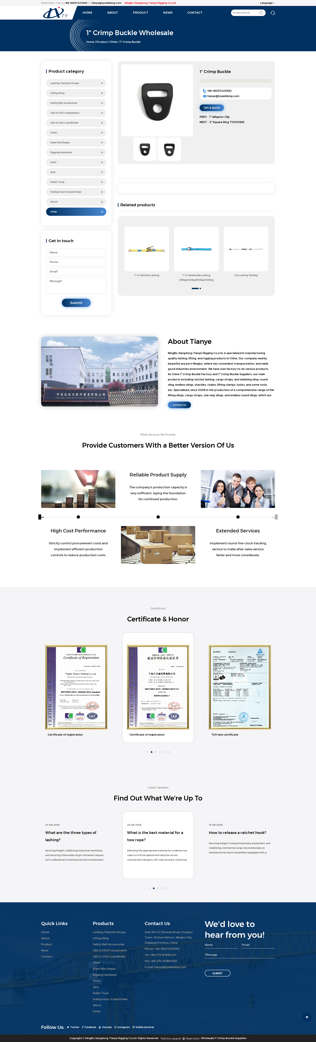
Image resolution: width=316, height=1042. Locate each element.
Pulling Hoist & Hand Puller (65, 191)
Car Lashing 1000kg (246, 275)
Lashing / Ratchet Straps (64, 83)
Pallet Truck (57, 182)
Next (196, 285)
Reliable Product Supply (158, 475)
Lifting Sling (57, 93)
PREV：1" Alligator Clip (215, 116)
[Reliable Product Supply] (158, 545)
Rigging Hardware (61, 152)
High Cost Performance (78, 531)
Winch (54, 201)
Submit (76, 303)
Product (140, 12)
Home (87, 12)
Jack (52, 172)
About (112, 12)
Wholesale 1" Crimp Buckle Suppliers (224, 1038)
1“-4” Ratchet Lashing (146, 275)
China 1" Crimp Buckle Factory (192, 374)
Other (114, 41)
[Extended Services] (238, 489)
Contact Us (179, 404)
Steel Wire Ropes (60, 142)
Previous (39, 517)
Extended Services (238, 531)
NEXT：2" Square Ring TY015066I (222, 122)
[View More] (146, 249)
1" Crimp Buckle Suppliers (235, 374)
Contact (194, 12)
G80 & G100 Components (64, 112)
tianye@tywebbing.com (223, 96)
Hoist (53, 162)
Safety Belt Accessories (63, 102)
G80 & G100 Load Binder (64, 122)
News (167, 12)
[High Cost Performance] (78, 489)
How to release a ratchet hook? (155, 832)
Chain (53, 132)
